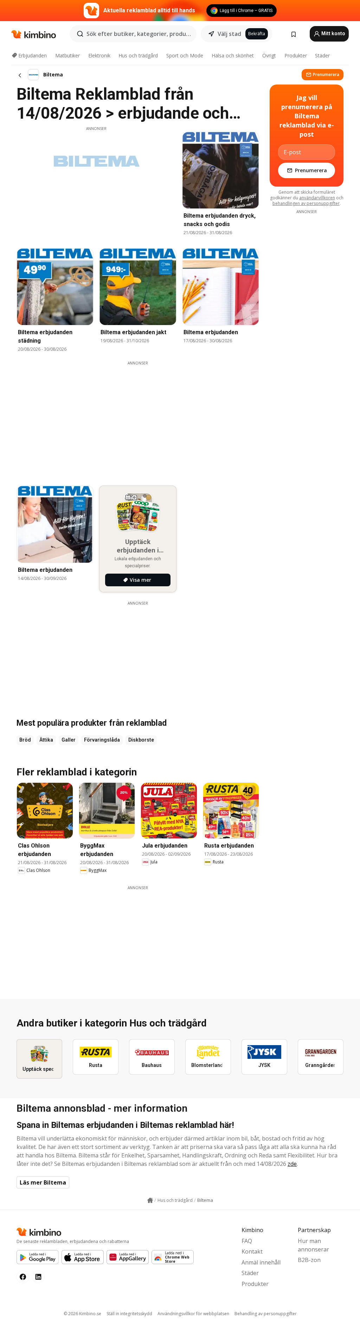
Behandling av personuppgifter (265, 1314)
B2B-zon (309, 1260)
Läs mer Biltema (43, 1182)
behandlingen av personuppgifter (306, 203)
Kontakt (252, 1251)
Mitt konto (332, 33)
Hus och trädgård (138, 55)
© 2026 (82, 1314)
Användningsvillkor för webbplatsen (193, 1314)
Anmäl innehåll (261, 1262)
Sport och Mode (184, 55)
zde (292, 1164)
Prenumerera (326, 74)
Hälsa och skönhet (233, 55)
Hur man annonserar (313, 1245)
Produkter (295, 55)
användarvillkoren (317, 198)
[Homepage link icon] (150, 1200)
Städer (322, 55)
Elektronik (99, 55)
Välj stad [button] (229, 34)
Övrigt (269, 55)
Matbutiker (67, 55)
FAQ (247, 1241)
